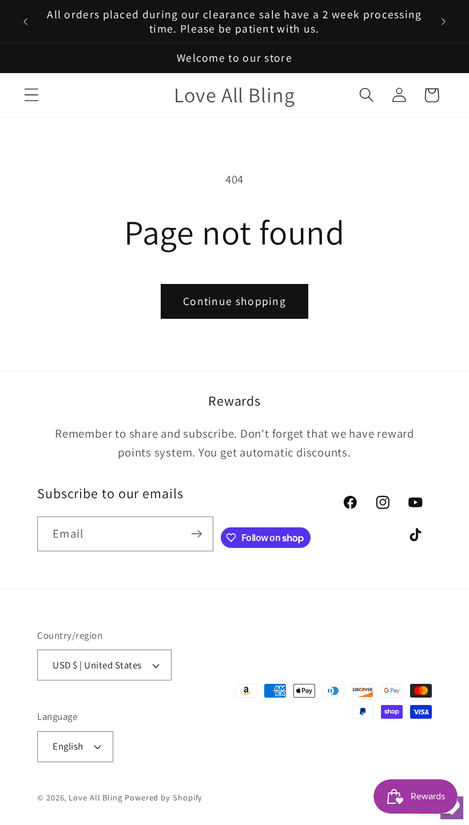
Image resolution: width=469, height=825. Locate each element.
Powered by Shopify (163, 797)
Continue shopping (234, 301)
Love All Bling (95, 797)
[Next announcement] (443, 21)
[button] (31, 95)
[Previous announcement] (25, 21)
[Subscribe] (196, 533)
